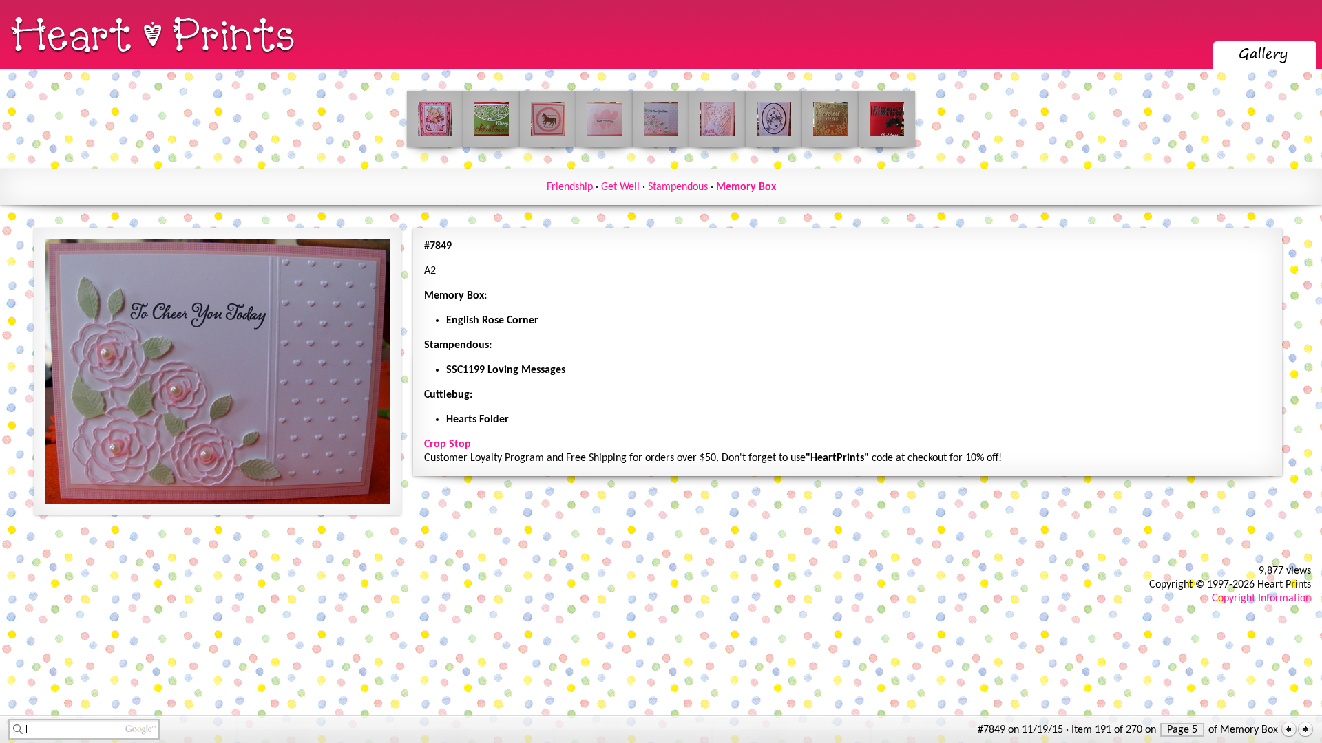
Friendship (570, 187)
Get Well (620, 187)
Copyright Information (1261, 598)
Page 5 (1182, 729)
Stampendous (678, 187)
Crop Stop (447, 444)
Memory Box (746, 187)
